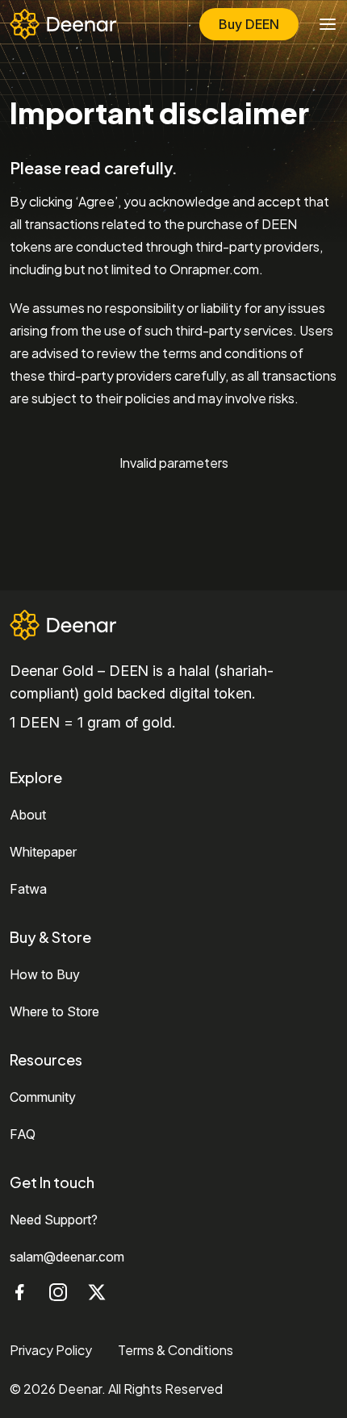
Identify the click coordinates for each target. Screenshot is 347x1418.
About (28, 815)
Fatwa (28, 889)
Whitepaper (43, 852)
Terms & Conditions (175, 1349)
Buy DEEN (249, 24)
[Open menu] (327, 24)
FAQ (23, 1134)
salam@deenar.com (67, 1257)
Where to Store (54, 1011)
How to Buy (45, 974)
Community (43, 1097)
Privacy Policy (51, 1349)
